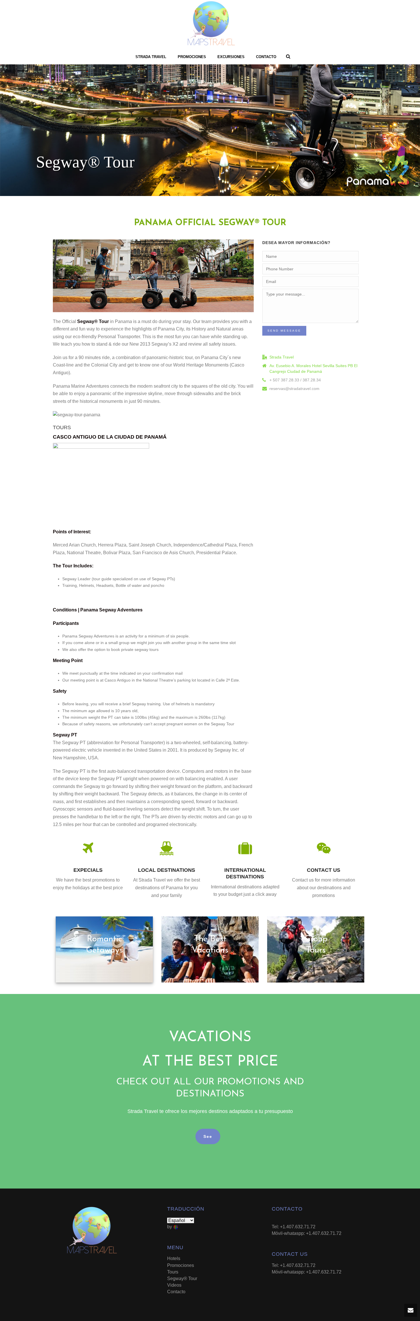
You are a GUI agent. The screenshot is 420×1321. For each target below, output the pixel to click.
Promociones (192, 57)
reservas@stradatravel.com (294, 388)
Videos (174, 1285)
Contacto (266, 57)
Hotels (173, 1258)
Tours (172, 1271)
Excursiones (231, 57)
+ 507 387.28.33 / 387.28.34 (295, 380)
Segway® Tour (182, 1278)
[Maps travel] (210, 24)
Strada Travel (150, 57)
